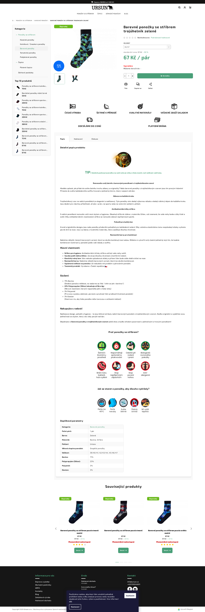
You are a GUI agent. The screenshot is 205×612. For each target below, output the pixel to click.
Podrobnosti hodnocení (160, 38)
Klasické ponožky (27, 40)
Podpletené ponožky (28, 57)
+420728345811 (133, 584)
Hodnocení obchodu (43, 600)
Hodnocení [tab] (78, 139)
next (191, 528)
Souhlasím (130, 596)
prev (56, 528)
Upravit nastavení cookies (62, 609)
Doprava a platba (42, 582)
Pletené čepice (26, 67)
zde (70, 601)
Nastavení (75, 607)
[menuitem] (85, 13)
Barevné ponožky (27, 48)
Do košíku (166, 76)
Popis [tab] (62, 139)
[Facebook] (129, 589)
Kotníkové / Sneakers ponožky (32, 44)
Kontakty (39, 591)
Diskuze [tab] (95, 139)
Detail (78, 550)
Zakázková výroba (42, 597)
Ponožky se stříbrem (26, 35)
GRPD (37, 588)
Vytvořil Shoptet (187, 609)
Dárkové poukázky (25, 73)
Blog (37, 594)
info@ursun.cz (133, 582)
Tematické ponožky (28, 53)
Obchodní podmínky (43, 585)
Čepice (21, 62)
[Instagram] (135, 589)
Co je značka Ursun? (88, 587)
